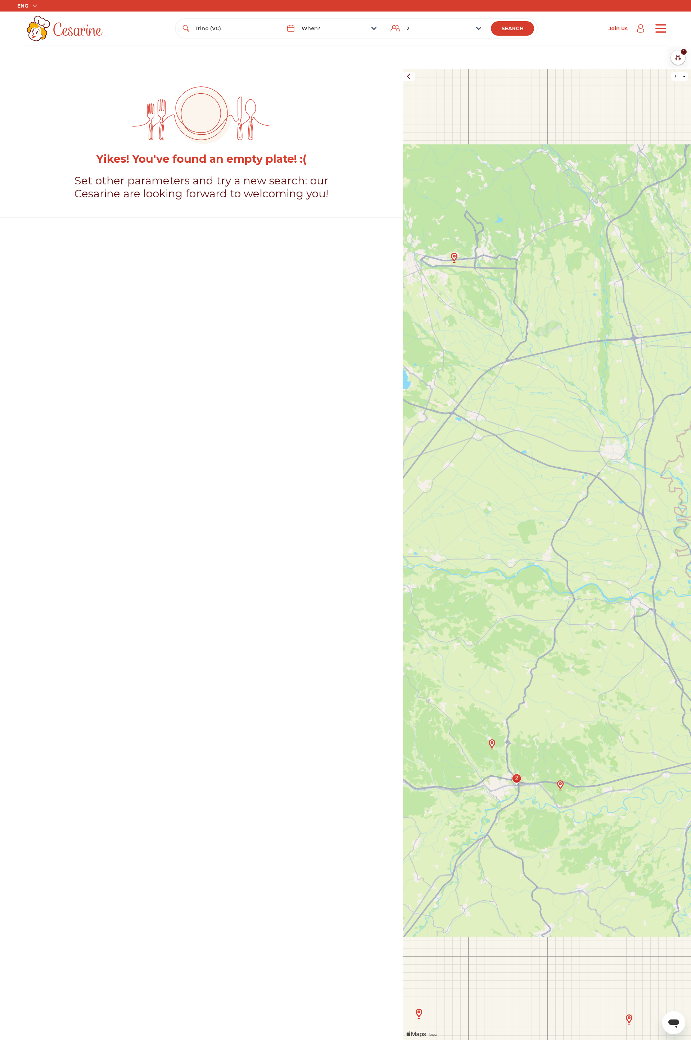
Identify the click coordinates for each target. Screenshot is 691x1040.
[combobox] (234, 28)
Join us (618, 28)
